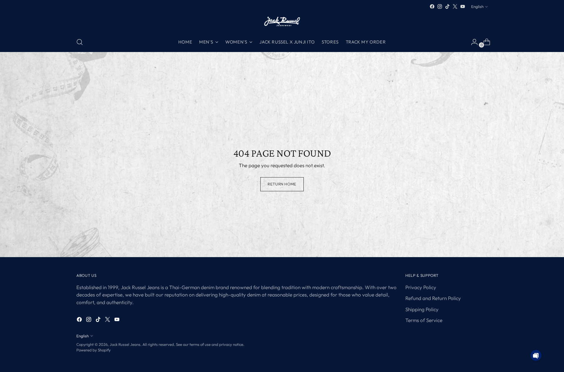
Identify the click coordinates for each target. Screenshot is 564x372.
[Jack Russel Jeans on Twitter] (455, 6)
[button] (536, 355)
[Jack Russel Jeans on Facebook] (432, 6)
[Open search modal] (79, 42)
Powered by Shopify (93, 350)
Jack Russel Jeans (125, 344)
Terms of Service (423, 320)
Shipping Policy (422, 309)
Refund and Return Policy (433, 298)
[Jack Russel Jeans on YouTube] (462, 6)
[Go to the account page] (472, 42)
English (477, 6)
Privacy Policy (420, 287)
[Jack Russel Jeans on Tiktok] (447, 6)
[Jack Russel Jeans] (282, 21)
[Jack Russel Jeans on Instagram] (439, 6)
